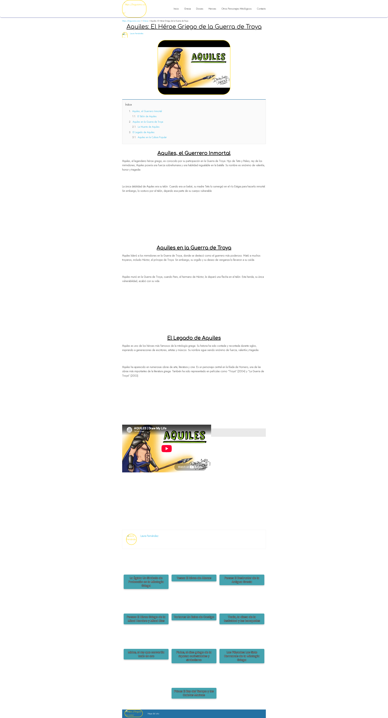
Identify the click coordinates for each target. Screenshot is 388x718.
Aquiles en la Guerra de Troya (148, 122)
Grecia (187, 8)
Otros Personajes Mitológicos (236, 8)
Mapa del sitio (153, 713)
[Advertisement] (194, 217)
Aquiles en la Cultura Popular (152, 137)
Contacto (261, 8)
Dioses (199, 8)
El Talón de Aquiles (147, 116)
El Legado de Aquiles (143, 132)
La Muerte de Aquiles (148, 127)
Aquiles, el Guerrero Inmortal (147, 111)
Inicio (176, 8)
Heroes (212, 8)
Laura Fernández (136, 33)
